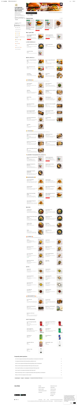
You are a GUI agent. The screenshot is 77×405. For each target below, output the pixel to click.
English (52, 395)
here (67, 401)
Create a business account (42, 390)
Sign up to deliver (41, 389)
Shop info (16, 19)
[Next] (62, 18)
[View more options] (61, 4)
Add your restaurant (41, 387)
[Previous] (60, 18)
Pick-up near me (53, 390)
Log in (70, 1)
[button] (38, 359)
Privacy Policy (40, 399)
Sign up (74, 1)
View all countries (53, 389)
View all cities (53, 387)
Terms (44, 399)
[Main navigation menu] (2, 1)
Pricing (48, 399)
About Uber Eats (53, 392)
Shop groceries (53, 393)
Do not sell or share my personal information (56, 399)
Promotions (40, 392)
